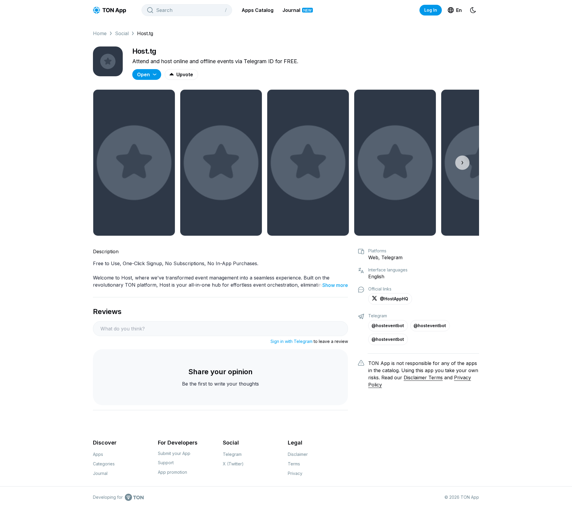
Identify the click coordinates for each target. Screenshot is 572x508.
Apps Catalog (257, 10)
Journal (297, 10)
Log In (430, 10)
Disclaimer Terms (423, 377)
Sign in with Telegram (292, 341)
